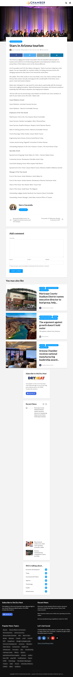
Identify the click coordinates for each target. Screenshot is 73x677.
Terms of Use (41, 643)
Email (29, 259)
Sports (30, 658)
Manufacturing (44, 347)
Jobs (22, 649)
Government (16, 647)
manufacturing (29, 649)
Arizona (5, 630)
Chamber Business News (47, 308)
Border (5, 638)
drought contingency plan (24, 641)
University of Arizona (27, 664)
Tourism (5, 664)
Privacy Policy (49, 643)
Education (29, 644)
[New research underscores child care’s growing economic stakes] (29, 544)
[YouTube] (53, 638)
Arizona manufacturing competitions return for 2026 (53, 619)
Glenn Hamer (6, 647)
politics (30, 655)
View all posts (23, 209)
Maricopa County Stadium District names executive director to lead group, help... (51, 298)
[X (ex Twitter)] (48, 638)
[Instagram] (57, 638)
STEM (4, 661)
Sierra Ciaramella (16, 49)
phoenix (23, 655)
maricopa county (7, 652)
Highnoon (60, 674)
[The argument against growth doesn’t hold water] (21, 326)
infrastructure (6, 649)
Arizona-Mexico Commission (17, 630)
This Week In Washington (24, 661)
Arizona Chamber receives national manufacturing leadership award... (49, 355)
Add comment (44, 49)
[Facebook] (39, 638)
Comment (11, 238)
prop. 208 (5, 658)
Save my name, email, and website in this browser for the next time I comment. (30, 266)
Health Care (25, 647)
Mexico (17, 652)
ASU (19, 635)
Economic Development (15, 41)
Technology (11, 661)
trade (11, 664)
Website (47, 259)
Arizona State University (9, 635)
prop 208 (13, 658)
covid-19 (30, 638)
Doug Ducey (11, 641)
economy (21, 644)
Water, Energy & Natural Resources (48, 318)
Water (11, 666)
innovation (15, 649)
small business (22, 658)
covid (23, 638)
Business (42, 288)
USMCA (5, 666)
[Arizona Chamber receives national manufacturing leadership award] (21, 354)
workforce (17, 666)
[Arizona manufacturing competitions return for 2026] (29, 552)
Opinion (55, 316)
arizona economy (19, 632)
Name (11, 259)
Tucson (17, 664)
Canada (18, 638)
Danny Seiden (45, 336)
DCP (4, 641)
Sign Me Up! (32, 393)
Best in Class (26, 635)
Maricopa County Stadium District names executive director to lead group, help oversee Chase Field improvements (52, 608)
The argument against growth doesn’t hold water (50, 325)
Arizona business (7, 632)
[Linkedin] (44, 638)
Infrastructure (44, 290)
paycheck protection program (11, 655)
